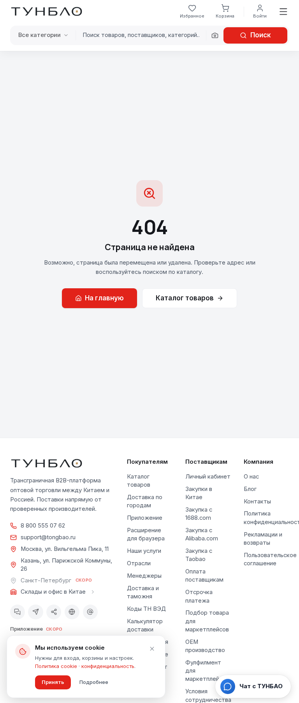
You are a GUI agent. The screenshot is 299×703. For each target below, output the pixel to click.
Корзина (225, 16)
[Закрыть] (152, 649)
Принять (53, 682)
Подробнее (93, 682)
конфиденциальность (107, 666)
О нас (251, 476)
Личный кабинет (207, 476)
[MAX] (17, 612)
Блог (250, 489)
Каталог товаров (185, 298)
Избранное (192, 16)
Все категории (39, 35)
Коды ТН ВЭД (146, 608)
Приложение (144, 517)
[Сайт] (72, 612)
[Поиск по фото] (214, 35)
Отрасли (139, 563)
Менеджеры (144, 575)
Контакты (257, 501)
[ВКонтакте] (53, 612)
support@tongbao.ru (48, 537)
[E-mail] (90, 612)
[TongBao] (46, 12)
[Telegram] (35, 612)
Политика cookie (56, 666)
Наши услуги (144, 550)
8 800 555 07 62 (43, 525)
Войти (260, 16)
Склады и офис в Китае (53, 591)
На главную (104, 298)
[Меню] (283, 11)
